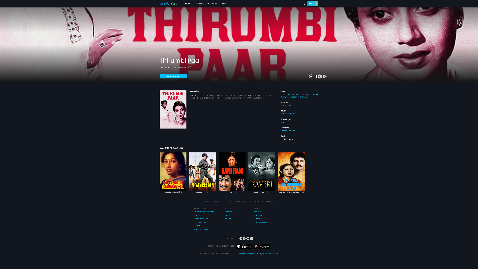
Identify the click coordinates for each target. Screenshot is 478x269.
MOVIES (188, 3)
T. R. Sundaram (287, 105)
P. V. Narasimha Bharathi (296, 97)
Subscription (229, 212)
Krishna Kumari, (311, 94)
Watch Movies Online (202, 229)
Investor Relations (261, 222)
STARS (223, 3)
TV (208, 3)
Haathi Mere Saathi (201, 219)
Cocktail (197, 226)
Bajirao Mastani (200, 222)
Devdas (197, 215)
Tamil (283, 122)
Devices (227, 215)
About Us (257, 212)
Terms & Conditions (246, 254)
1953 (176, 67)
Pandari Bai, (300, 94)
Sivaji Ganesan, (288, 94)
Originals (227, 219)
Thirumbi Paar (166, 67)
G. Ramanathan (288, 114)
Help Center (258, 215)
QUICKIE (214, 3)
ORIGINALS (199, 3)
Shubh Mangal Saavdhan (204, 212)
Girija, (283, 97)
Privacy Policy (262, 254)
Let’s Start (313, 4)
